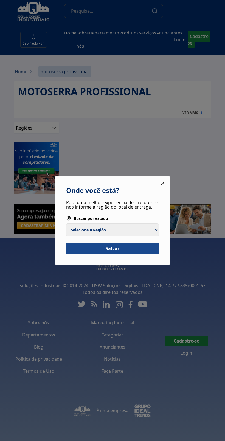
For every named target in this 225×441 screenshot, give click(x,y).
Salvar (112, 248)
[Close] (162, 183)
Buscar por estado (91, 218)
